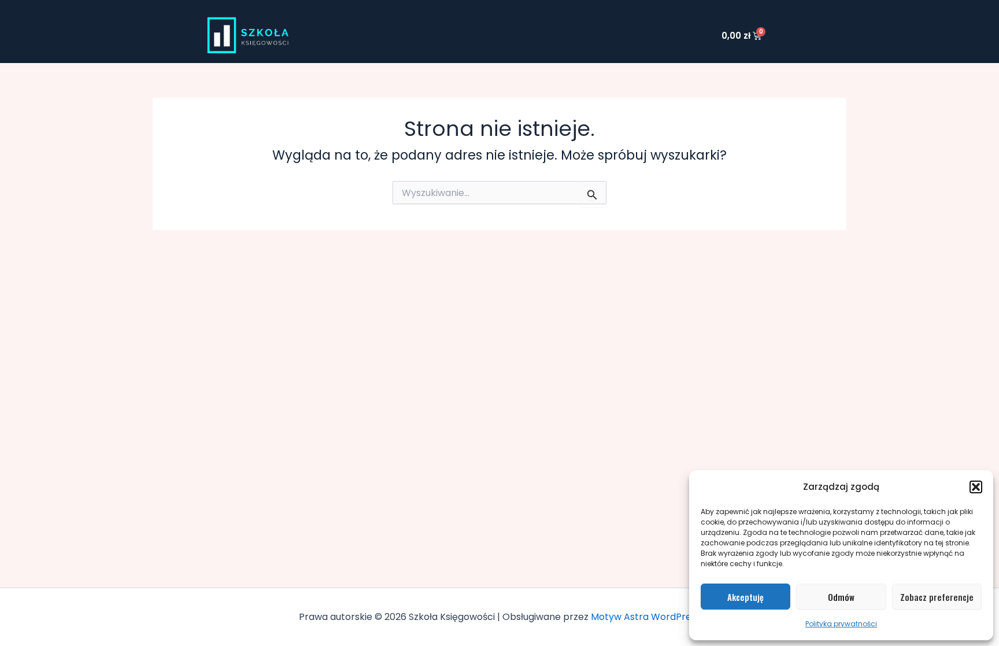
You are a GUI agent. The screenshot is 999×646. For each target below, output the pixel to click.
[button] (976, 487)
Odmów (841, 596)
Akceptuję (745, 596)
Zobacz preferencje (937, 596)
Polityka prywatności (841, 624)
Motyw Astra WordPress (646, 616)
